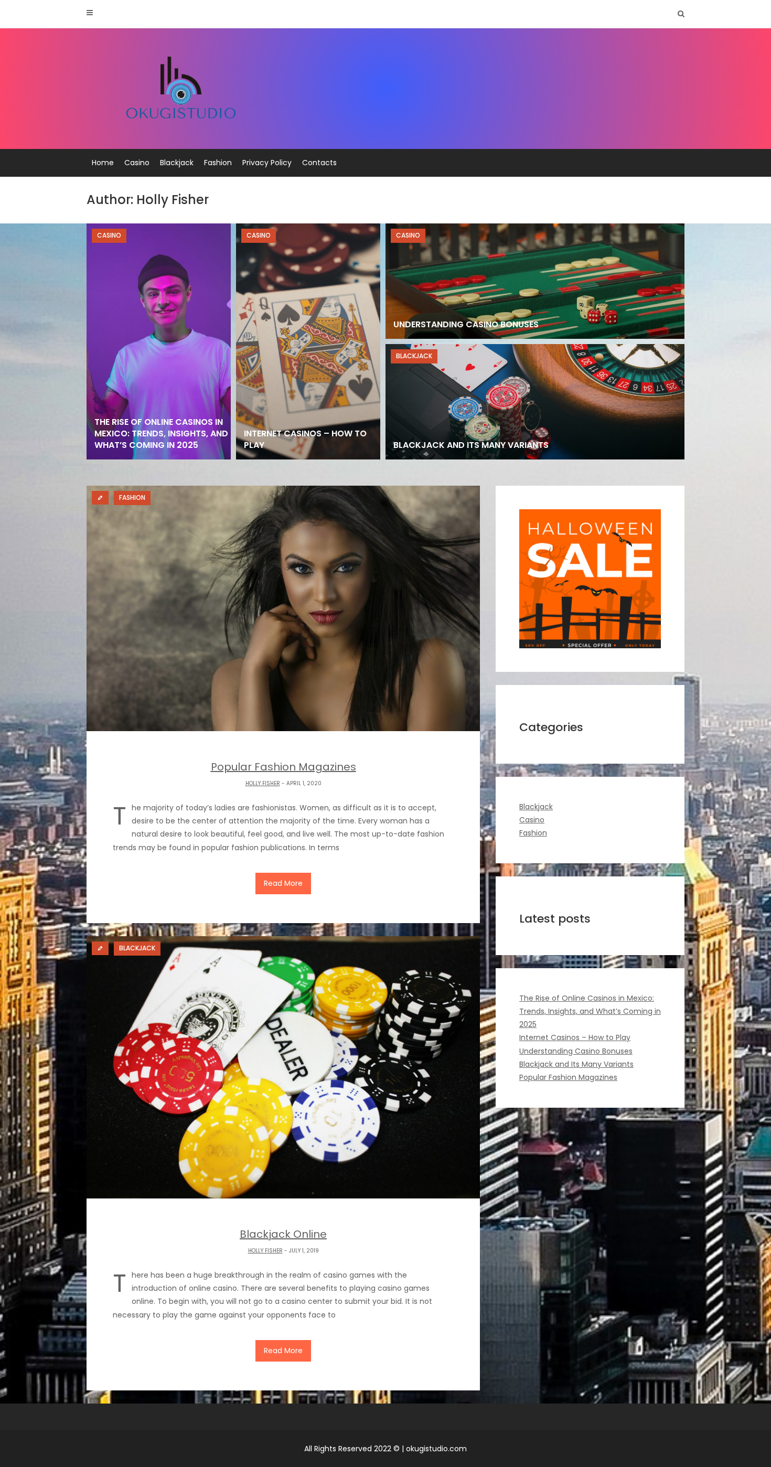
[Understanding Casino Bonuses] (534, 281)
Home (103, 162)
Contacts (319, 162)
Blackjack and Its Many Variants (576, 1064)
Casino (136, 162)
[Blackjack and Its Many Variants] (534, 401)
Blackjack (177, 162)
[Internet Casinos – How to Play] (308, 341)
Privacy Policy (267, 162)
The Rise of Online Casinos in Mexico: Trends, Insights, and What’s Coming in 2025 (590, 1011)
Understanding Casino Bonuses (576, 1051)
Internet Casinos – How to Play (574, 1037)
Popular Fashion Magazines (568, 1077)
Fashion (218, 162)
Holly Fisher (262, 783)
